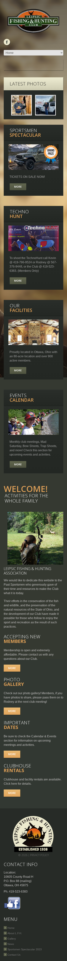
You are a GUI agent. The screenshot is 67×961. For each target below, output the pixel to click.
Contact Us (13, 954)
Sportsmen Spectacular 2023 (24, 949)
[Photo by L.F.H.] (21, 105)
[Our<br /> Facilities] (33, 332)
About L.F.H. (14, 933)
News (10, 943)
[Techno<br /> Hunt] (33, 238)
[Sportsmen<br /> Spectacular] (33, 157)
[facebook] (7, 42)
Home (11, 927)
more (12, 668)
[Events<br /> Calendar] (33, 422)
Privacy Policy (39, 855)
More (18, 186)
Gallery (11, 938)
